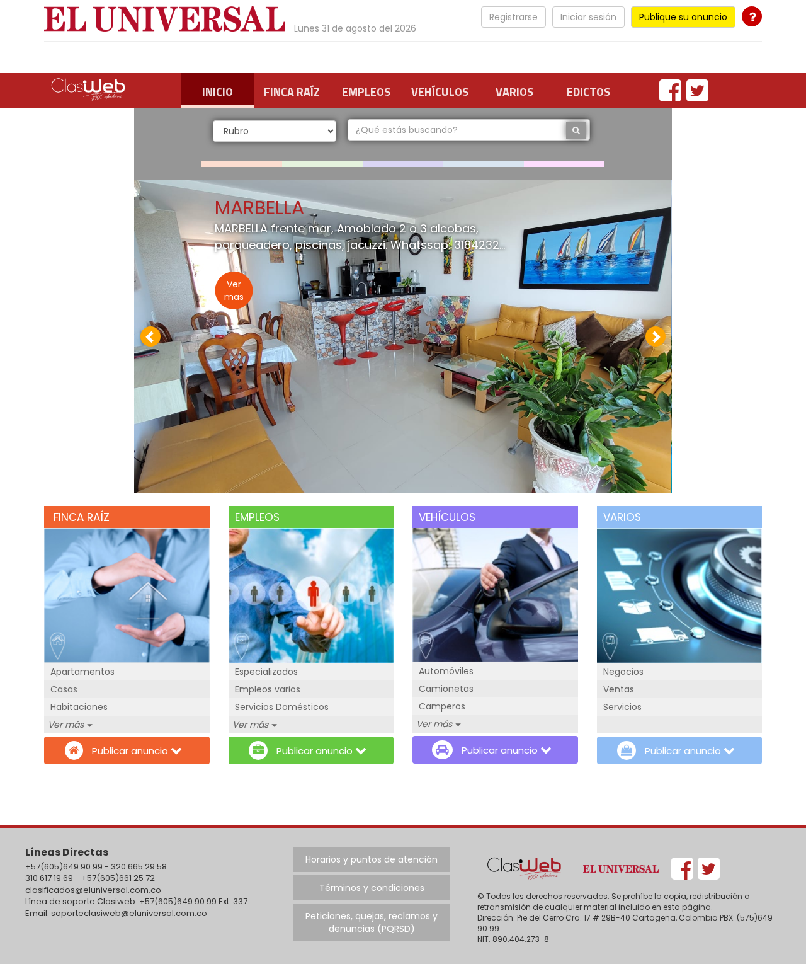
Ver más (66, 724)
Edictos (588, 91)
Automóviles (446, 671)
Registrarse (513, 17)
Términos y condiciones (371, 887)
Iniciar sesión (588, 17)
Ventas (618, 689)
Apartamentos (82, 671)
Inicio (217, 91)
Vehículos (439, 91)
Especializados (266, 671)
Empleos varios (267, 689)
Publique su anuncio (683, 17)
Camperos (442, 706)
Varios (514, 91)
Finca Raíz (292, 91)
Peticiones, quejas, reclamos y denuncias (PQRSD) (371, 922)
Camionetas (446, 688)
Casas (63, 689)
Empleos (366, 91)
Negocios (623, 671)
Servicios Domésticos (282, 707)
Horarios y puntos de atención (371, 859)
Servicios (622, 707)
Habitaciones (79, 707)
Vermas (234, 290)
